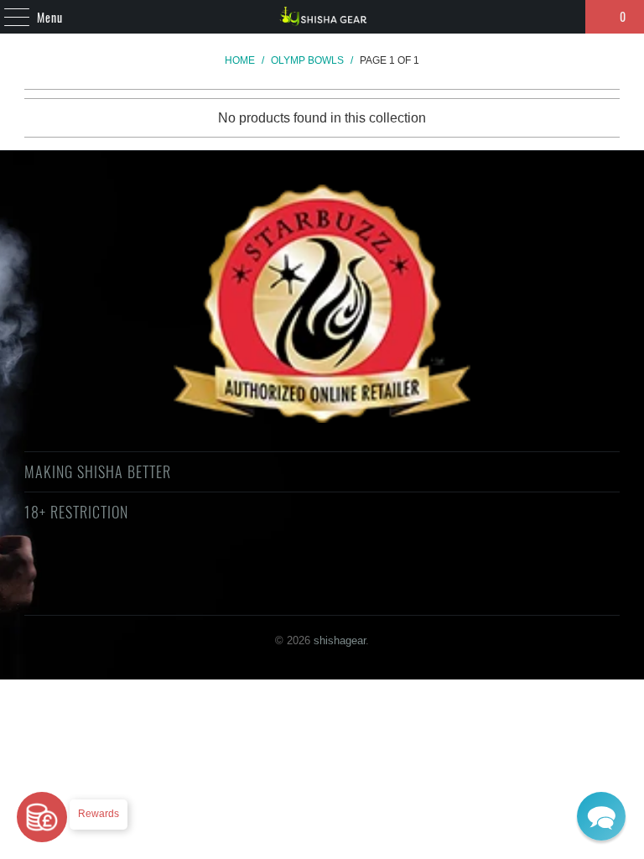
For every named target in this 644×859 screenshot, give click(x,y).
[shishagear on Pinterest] (306, 572)
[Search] (565, 17)
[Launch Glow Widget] (42, 817)
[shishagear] (322, 17)
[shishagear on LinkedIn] (395, 572)
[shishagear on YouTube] (276, 572)
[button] (601, 816)
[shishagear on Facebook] (246, 572)
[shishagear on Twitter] (216, 572)
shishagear (340, 640)
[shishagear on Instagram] (336, 572)
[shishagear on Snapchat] (366, 572)
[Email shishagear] (426, 572)
